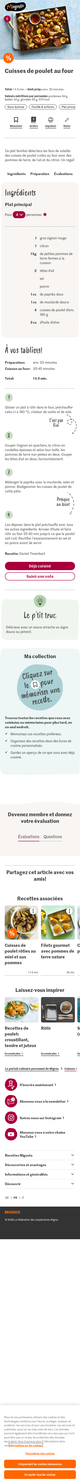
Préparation (39, 173)
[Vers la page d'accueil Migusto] (15, 4)
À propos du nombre (45, 215)
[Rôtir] (58, 1026)
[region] (40, 1443)
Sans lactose (15, 107)
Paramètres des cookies (40, 1453)
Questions (52, 836)
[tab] (40, 1155)
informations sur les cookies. (25, 1445)
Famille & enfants (43, 107)
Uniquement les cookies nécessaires (40, 1464)
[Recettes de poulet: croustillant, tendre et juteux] (22, 1026)
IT (23, 1198)
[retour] (7, 18)
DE (7, 1198)
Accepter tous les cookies (39, 1474)
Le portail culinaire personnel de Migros (32, 1068)
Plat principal (70, 107)
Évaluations (63, 173)
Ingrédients (16, 173)
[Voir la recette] (22, 941)
